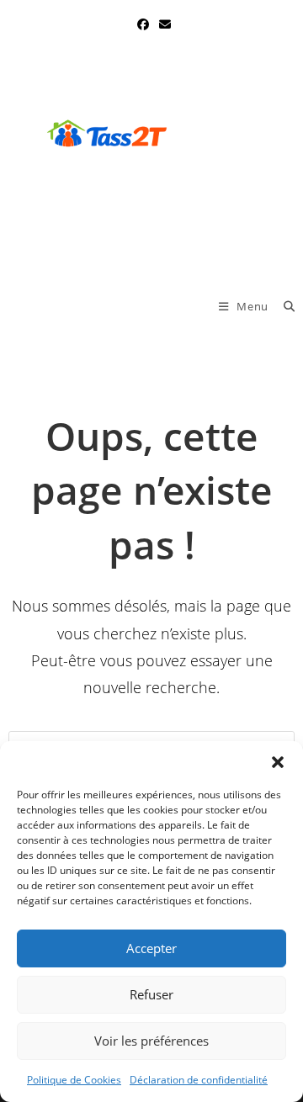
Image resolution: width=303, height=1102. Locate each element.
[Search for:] (283, 306)
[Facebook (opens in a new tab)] (143, 24)
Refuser (151, 994)
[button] (277, 762)
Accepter (151, 948)
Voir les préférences (151, 1040)
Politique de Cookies (74, 1080)
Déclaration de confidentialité (199, 1080)
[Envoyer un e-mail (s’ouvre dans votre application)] (162, 24)
